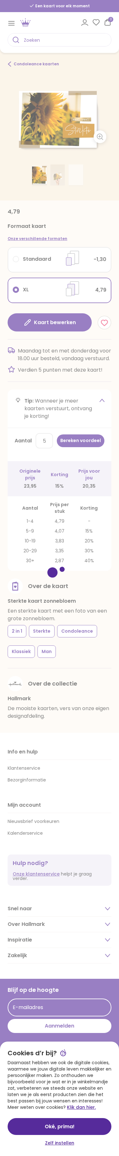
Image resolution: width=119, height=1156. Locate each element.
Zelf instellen (59, 1143)
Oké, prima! (60, 1126)
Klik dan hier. (81, 1107)
